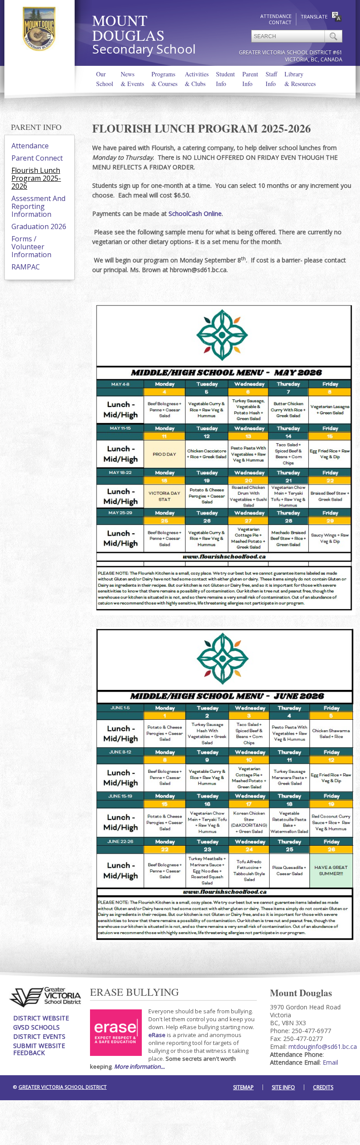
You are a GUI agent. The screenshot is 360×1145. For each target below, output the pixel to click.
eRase (157, 1035)
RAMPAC (25, 267)
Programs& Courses (164, 79)
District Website (41, 1018)
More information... (139, 1066)
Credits (323, 1087)
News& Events (132, 79)
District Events (39, 1036)
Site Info (283, 1087)
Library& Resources (300, 79)
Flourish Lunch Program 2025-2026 (36, 178)
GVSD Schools (36, 1027)
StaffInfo (271, 79)
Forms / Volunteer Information (31, 246)
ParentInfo (250, 79)
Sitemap (243, 1087)
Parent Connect (37, 158)
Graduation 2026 (38, 226)
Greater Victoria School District (62, 1087)
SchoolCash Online (195, 213)
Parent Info (36, 127)
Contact (280, 22)
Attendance (276, 16)
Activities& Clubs (197, 79)
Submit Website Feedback (39, 1049)
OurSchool (104, 79)
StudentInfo (225, 79)
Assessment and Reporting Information (38, 206)
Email (330, 1062)
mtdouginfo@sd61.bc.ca (322, 1046)
